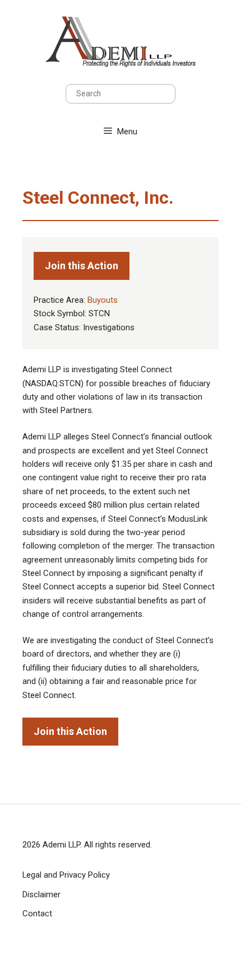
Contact (37, 913)
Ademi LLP (61, 845)
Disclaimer (41, 894)
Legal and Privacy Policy (66, 875)
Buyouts (102, 300)
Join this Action (81, 265)
